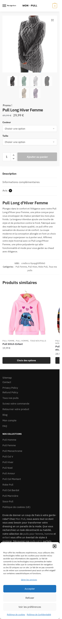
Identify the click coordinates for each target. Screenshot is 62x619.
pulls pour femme (33, 533)
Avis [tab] (6, 190)
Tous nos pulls (38, 341)
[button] (54, 546)
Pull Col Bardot (10, 490)
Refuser (29, 597)
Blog (4, 414)
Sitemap (7, 377)
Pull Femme (21, 266)
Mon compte (9, 420)
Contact (6, 382)
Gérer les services (29, 579)
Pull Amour (8, 473)
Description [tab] (9, 173)
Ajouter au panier (37, 156)
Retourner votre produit (15, 409)
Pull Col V (7, 456)
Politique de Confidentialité (39, 614)
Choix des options (26, 360)
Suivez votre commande (15, 403)
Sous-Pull (7, 501)
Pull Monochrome (12, 450)
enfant (6, 537)
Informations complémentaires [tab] (21, 182)
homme (48, 533)
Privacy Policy (10, 387)
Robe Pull (43, 266)
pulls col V (35, 541)
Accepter (30, 588)
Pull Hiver (32, 266)
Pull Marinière (10, 495)
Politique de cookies (16, 614)
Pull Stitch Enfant (12, 344)
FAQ (4, 426)
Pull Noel (7, 467)
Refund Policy (10, 392)
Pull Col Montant (11, 479)
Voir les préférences (30, 606)
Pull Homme (22, 341)
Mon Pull (20, 518)
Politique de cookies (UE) (16, 507)
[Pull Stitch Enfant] (26, 314)
